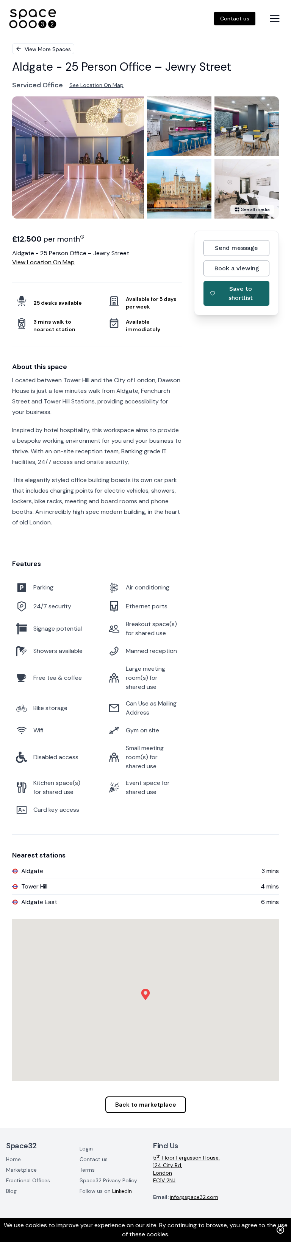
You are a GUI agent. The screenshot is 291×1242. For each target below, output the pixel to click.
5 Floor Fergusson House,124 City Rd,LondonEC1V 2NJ (186, 1169)
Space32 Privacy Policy (108, 1180)
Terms (87, 1169)
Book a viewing (236, 268)
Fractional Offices (28, 1180)
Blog (11, 1191)
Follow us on (106, 1191)
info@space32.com (194, 1197)
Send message (236, 247)
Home (13, 1159)
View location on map (43, 262)
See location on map (96, 85)
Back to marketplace (145, 1105)
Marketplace (21, 1169)
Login (86, 1148)
